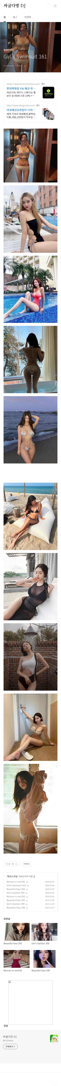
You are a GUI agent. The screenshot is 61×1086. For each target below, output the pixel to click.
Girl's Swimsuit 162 (16, 885)
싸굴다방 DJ (15, 6)
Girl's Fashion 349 (15, 903)
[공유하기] (13, 864)
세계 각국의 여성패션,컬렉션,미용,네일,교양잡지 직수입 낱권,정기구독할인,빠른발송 (21, 115)
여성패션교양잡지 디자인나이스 (21, 110)
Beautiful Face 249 (16, 900)
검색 (48, 6)
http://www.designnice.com (21, 105)
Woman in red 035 (16, 881)
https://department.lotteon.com (23, 84)
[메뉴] (55, 6)
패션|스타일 (12, 876)
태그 (15, 17)
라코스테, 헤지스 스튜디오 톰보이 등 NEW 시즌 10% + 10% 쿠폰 (21, 94)
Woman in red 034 (16, 896)
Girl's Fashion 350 (15, 892)
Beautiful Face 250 (16, 889)
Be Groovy (8, 1040)
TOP (55, 1083)
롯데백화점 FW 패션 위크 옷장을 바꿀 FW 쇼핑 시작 (21, 88)
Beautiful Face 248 (16, 907)
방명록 (27, 17)
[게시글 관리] (16, 864)
